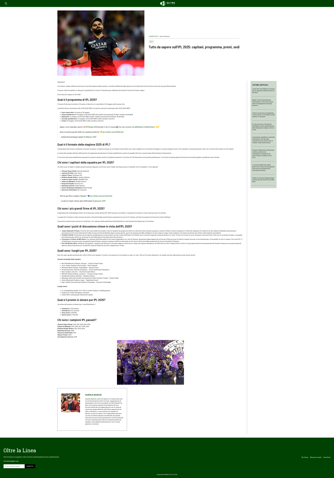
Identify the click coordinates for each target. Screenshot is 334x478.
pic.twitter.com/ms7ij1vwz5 (101, 196)
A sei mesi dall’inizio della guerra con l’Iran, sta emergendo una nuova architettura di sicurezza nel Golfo (263, 167)
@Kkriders (139, 127)
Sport (151, 41)
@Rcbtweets (150, 127)
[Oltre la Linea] (168, 3)
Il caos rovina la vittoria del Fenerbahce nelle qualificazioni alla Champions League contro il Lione (263, 126)
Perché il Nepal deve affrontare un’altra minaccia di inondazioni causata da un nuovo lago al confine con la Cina (263, 153)
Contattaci (327, 457)
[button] (6, 3)
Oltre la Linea (172, 474)
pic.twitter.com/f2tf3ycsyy (113, 132)
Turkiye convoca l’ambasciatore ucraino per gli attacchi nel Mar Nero (263, 179)
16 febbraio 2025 (89, 137)
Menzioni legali (315, 457)
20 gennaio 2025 (98, 201)
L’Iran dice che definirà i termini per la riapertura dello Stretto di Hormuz (263, 90)
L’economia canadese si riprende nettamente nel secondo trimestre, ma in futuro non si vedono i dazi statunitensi (263, 139)
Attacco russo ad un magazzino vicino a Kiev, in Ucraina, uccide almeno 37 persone (263, 115)
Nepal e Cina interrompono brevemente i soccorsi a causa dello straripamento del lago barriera (262, 102)
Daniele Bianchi (165, 36)
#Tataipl (89, 127)
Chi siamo (304, 457)
